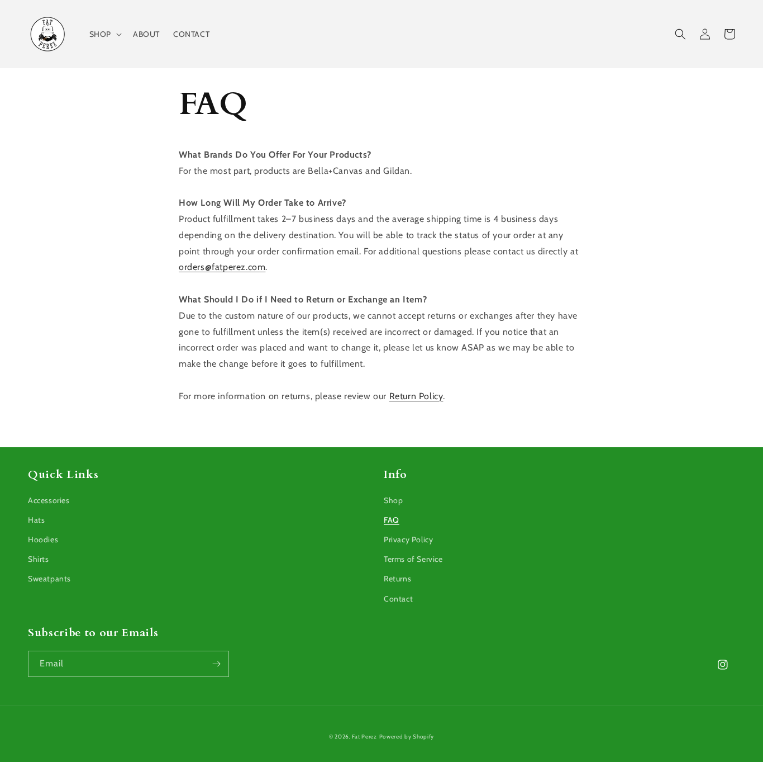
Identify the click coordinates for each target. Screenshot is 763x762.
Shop (393, 500)
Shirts (38, 559)
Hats (36, 520)
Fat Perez (364, 736)
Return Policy (416, 396)
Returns (397, 579)
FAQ (391, 520)
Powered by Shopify (407, 736)
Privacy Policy (408, 539)
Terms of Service (413, 559)
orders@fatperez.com (222, 267)
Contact (398, 599)
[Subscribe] (216, 664)
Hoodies (43, 539)
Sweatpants (49, 579)
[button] (104, 34)
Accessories (49, 500)
